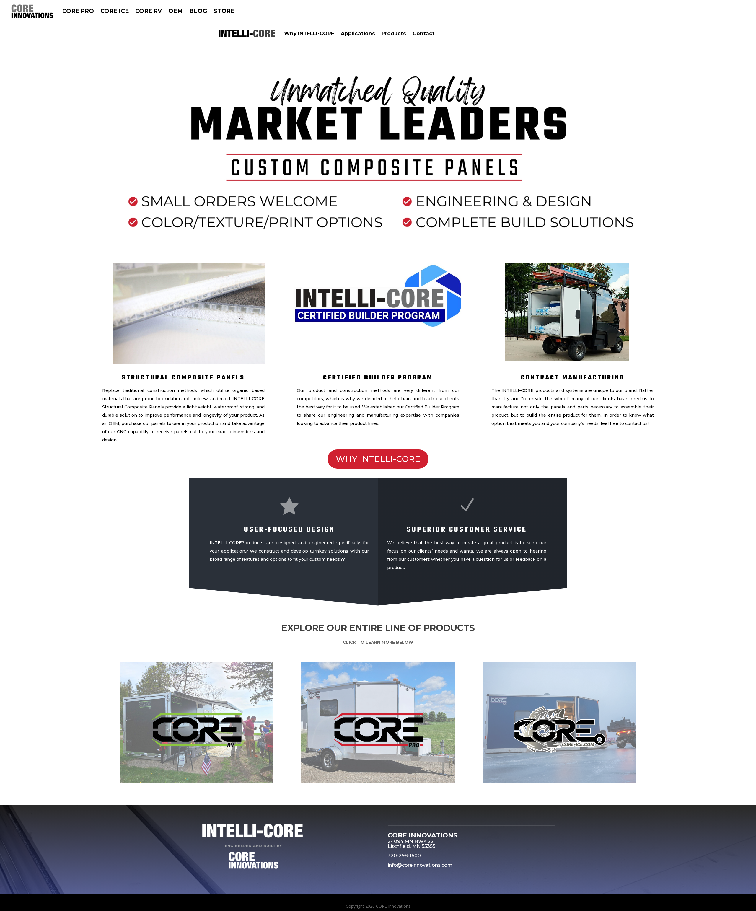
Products (394, 33)
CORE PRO (78, 11)
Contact (424, 33)
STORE (224, 11)
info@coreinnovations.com (420, 865)
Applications (358, 33)
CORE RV (148, 11)
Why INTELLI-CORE (309, 33)
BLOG (198, 11)
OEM (175, 11)
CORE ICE (114, 11)
